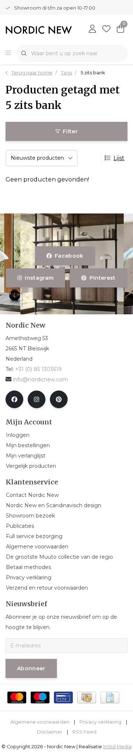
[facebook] (14, 399)
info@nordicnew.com (40, 379)
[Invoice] (109, 697)
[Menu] (8, 53)
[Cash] (86, 697)
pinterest (102, 278)
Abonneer (31, 668)
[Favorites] (106, 29)
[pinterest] (59, 399)
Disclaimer (49, 732)
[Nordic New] (39, 29)
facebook (69, 255)
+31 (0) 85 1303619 (38, 369)
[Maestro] (40, 697)
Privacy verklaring (100, 722)
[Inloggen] (92, 29)
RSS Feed (84, 732)
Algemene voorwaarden (39, 722)
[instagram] (36, 399)
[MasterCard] (16, 697)
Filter (70, 131)
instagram (39, 278)
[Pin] (63, 697)
